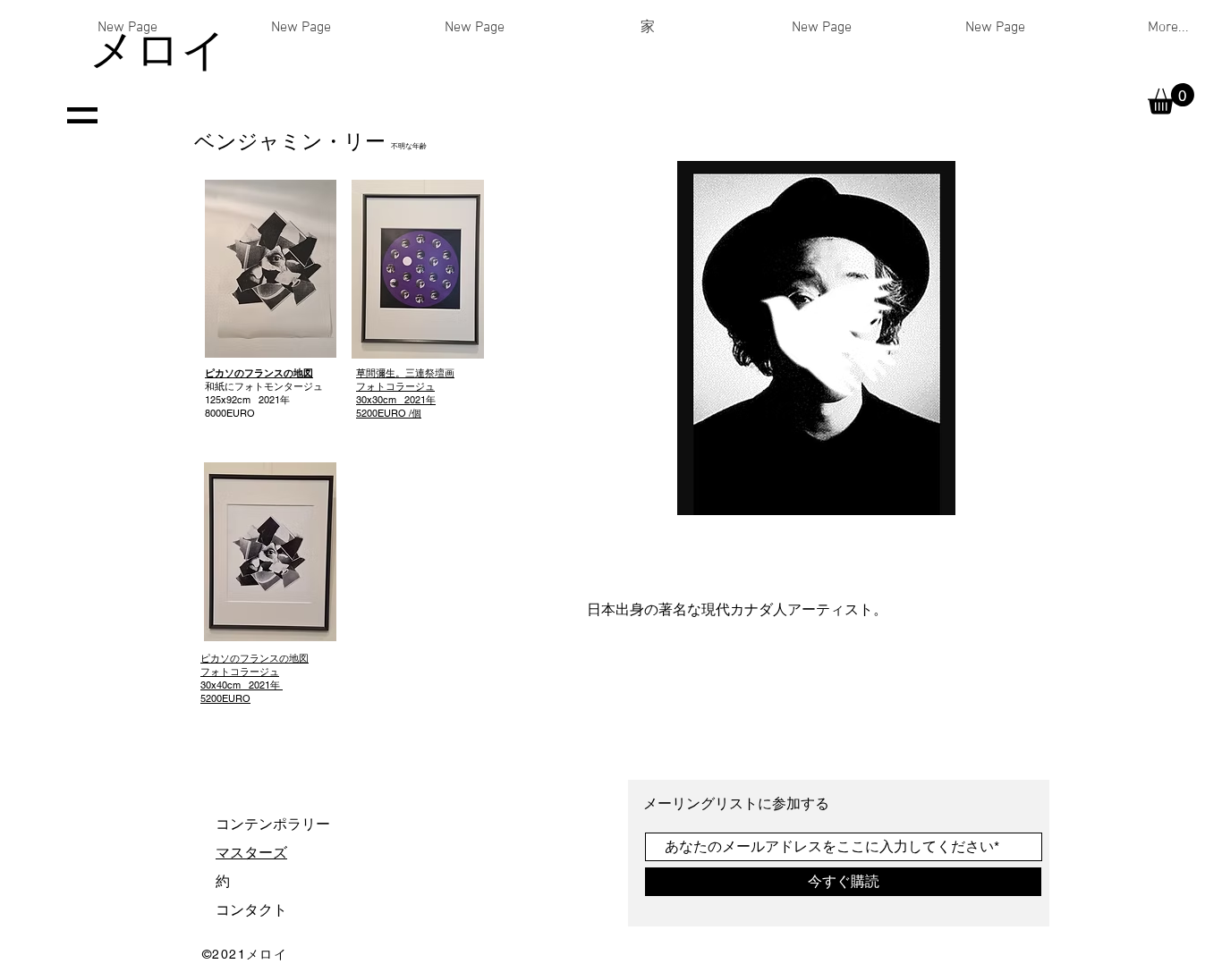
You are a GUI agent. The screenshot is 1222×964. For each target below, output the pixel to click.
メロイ (157, 49)
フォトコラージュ (405, 393)
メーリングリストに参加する (738, 803)
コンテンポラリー (273, 824)
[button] (1171, 98)
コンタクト (251, 909)
